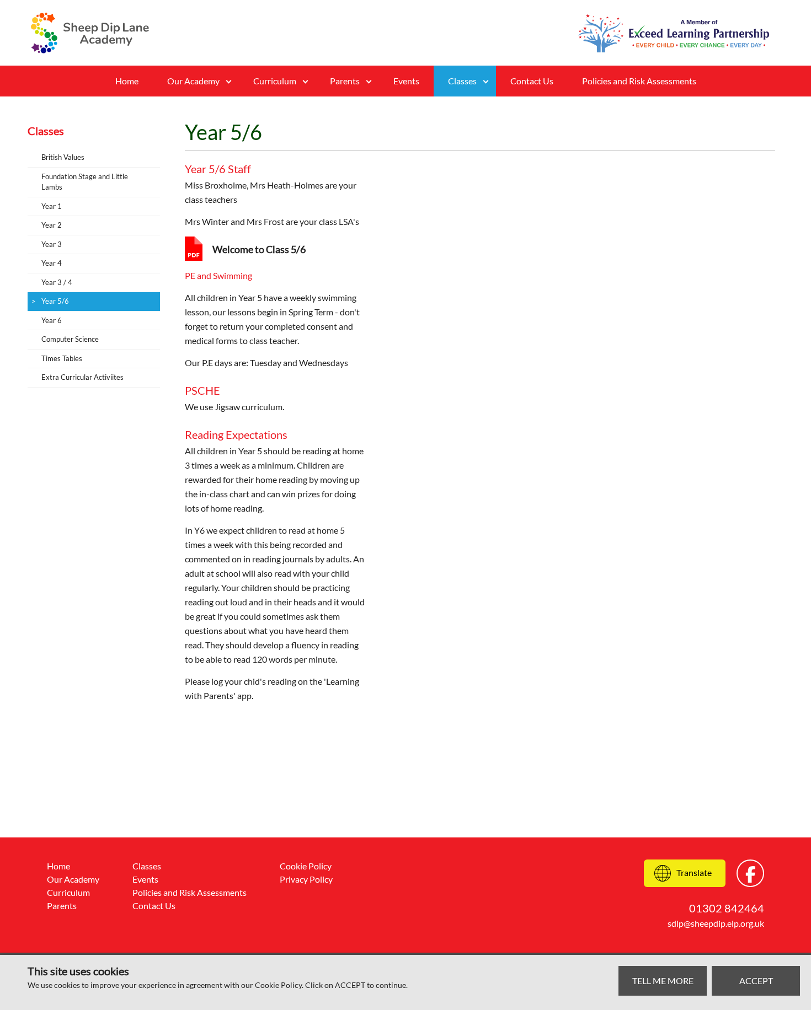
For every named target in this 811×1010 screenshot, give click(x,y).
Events (406, 81)
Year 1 (51, 206)
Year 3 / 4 (56, 282)
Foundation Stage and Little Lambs (84, 182)
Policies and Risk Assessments (639, 81)
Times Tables (61, 358)
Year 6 (51, 320)
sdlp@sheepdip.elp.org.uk (716, 923)
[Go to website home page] (90, 32)
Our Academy (193, 81)
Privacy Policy (306, 879)
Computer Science (70, 339)
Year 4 (51, 263)
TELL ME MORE (662, 980)
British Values (62, 157)
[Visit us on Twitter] (750, 873)
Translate (694, 872)
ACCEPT (756, 980)
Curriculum (274, 81)
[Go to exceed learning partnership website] (674, 33)
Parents (345, 81)
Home (126, 81)
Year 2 (51, 225)
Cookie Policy (306, 866)
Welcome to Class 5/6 (259, 249)
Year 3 (51, 244)
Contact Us (531, 81)
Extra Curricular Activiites (82, 377)
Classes (146, 866)
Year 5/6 (55, 301)
